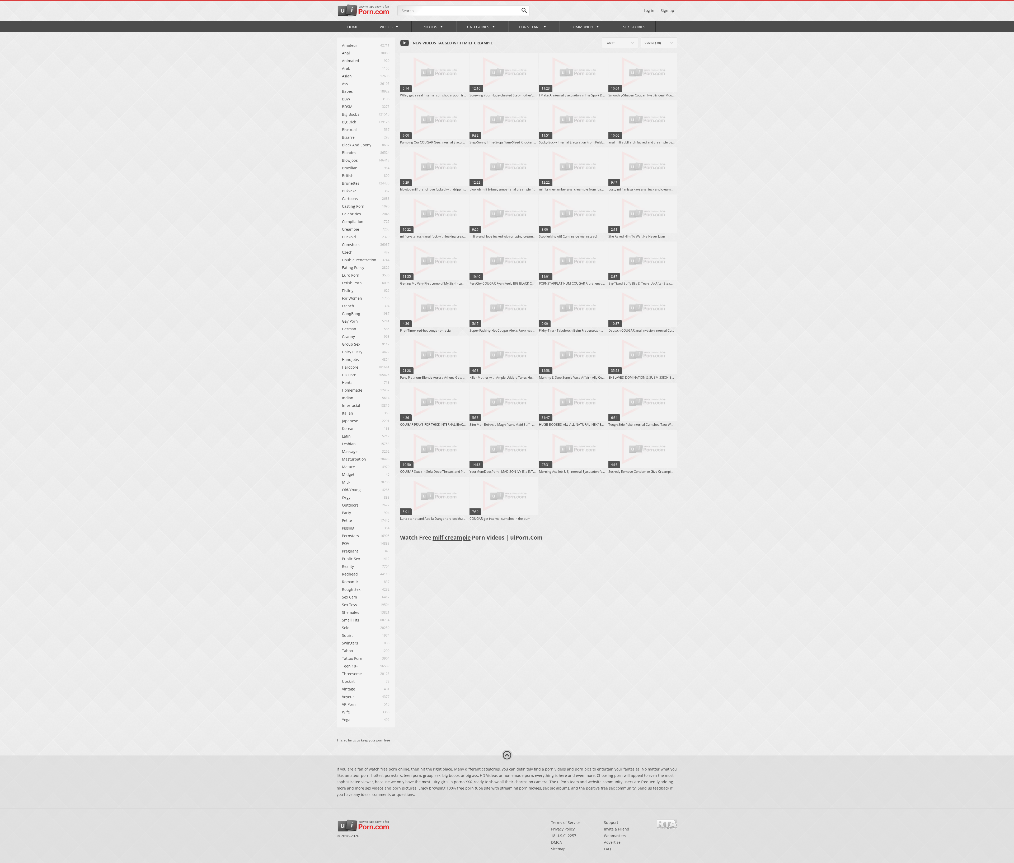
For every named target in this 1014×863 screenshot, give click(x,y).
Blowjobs (350, 160)
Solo (345, 627)
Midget (348, 474)
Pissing (348, 528)
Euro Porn (350, 275)
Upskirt (348, 681)
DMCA (556, 842)
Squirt (347, 635)
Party (346, 512)
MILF (346, 482)
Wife (346, 711)
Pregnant (350, 551)
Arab (346, 68)
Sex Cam (349, 597)
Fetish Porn (352, 282)
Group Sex (351, 344)
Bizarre (348, 137)
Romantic (350, 581)
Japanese (350, 420)
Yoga (346, 719)
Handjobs (350, 359)
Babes (347, 91)
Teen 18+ (350, 666)
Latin (346, 436)
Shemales (350, 612)
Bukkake (349, 190)
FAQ (607, 848)
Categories (478, 26)
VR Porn (349, 704)
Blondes (349, 152)
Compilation (352, 221)
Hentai (348, 382)
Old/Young (351, 489)
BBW (346, 98)
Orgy (346, 497)
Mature (348, 466)
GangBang (351, 313)
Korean (348, 428)
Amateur (349, 45)
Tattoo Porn (352, 658)
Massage (350, 451)
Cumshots (351, 244)
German (349, 328)
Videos (386, 26)
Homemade (352, 390)
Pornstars (530, 26)
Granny (348, 336)
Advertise (612, 842)
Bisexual (349, 129)
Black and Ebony (356, 144)
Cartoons (350, 198)
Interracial (351, 405)
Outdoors (350, 505)
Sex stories (634, 26)
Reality (348, 566)
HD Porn (349, 374)
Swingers (350, 643)
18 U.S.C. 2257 (563, 835)
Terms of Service (565, 822)
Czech (347, 252)
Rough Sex (351, 589)
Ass (345, 83)
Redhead (350, 574)
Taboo (347, 650)
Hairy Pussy (352, 351)
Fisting (348, 290)
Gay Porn (350, 321)
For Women (352, 298)
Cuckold (349, 236)
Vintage (348, 689)
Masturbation (354, 459)
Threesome (352, 673)
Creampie (350, 229)
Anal (346, 52)
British (348, 175)
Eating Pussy (353, 267)
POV (345, 543)
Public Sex (351, 558)
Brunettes (350, 183)
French (348, 305)
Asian (347, 75)
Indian (347, 397)
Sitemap (558, 848)
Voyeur (348, 696)
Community (581, 26)
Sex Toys (349, 604)
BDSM (347, 106)
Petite (347, 520)
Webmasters (615, 835)
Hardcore (350, 367)
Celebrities (351, 213)
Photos (429, 26)
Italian (347, 413)
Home (352, 26)
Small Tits (350, 620)
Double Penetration (359, 259)
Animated (350, 60)
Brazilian (350, 167)
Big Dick (349, 121)
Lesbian (349, 443)
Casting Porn (353, 206)
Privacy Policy (563, 829)
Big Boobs (350, 114)
